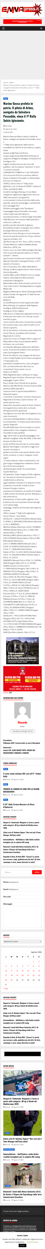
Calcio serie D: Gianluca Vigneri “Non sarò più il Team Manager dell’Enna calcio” (22, 1140)
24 (6, 980)
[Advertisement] (22, 54)
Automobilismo (9, 1149)
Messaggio (7, 904)
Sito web (7, 896)
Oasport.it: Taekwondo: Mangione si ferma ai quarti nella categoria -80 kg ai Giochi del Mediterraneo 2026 (21, 825)
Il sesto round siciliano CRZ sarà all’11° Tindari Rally (22, 775)
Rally (5, 98)
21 (28, 975)
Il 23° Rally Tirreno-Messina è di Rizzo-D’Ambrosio (19, 805)
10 (6, 971)
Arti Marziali (10, 1093)
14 (28, 971)
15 (34, 971)
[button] (3, 28)
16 (39, 971)
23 (39, 975)
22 (34, 975)
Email (10, 889)
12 (17, 971)
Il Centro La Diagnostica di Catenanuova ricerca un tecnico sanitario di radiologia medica (19, 1229)
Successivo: (19, 750)
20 (23, 975)
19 (17, 975)
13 (23, 971)
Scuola (8, 1186)
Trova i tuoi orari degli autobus (16, 1211)
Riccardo (8, 126)
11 (12, 971)
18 (12, 975)
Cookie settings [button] (32, 1242)
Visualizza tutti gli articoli (22, 731)
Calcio (8, 1133)
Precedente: (21, 741)
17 (6, 975)
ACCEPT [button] (22, 1245)
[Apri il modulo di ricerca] (41, 28)
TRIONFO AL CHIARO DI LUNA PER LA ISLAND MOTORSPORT (21, 790)
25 (12, 980)
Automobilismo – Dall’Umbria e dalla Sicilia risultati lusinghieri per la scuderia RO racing (21, 841)
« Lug (5, 988)
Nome (11, 882)
